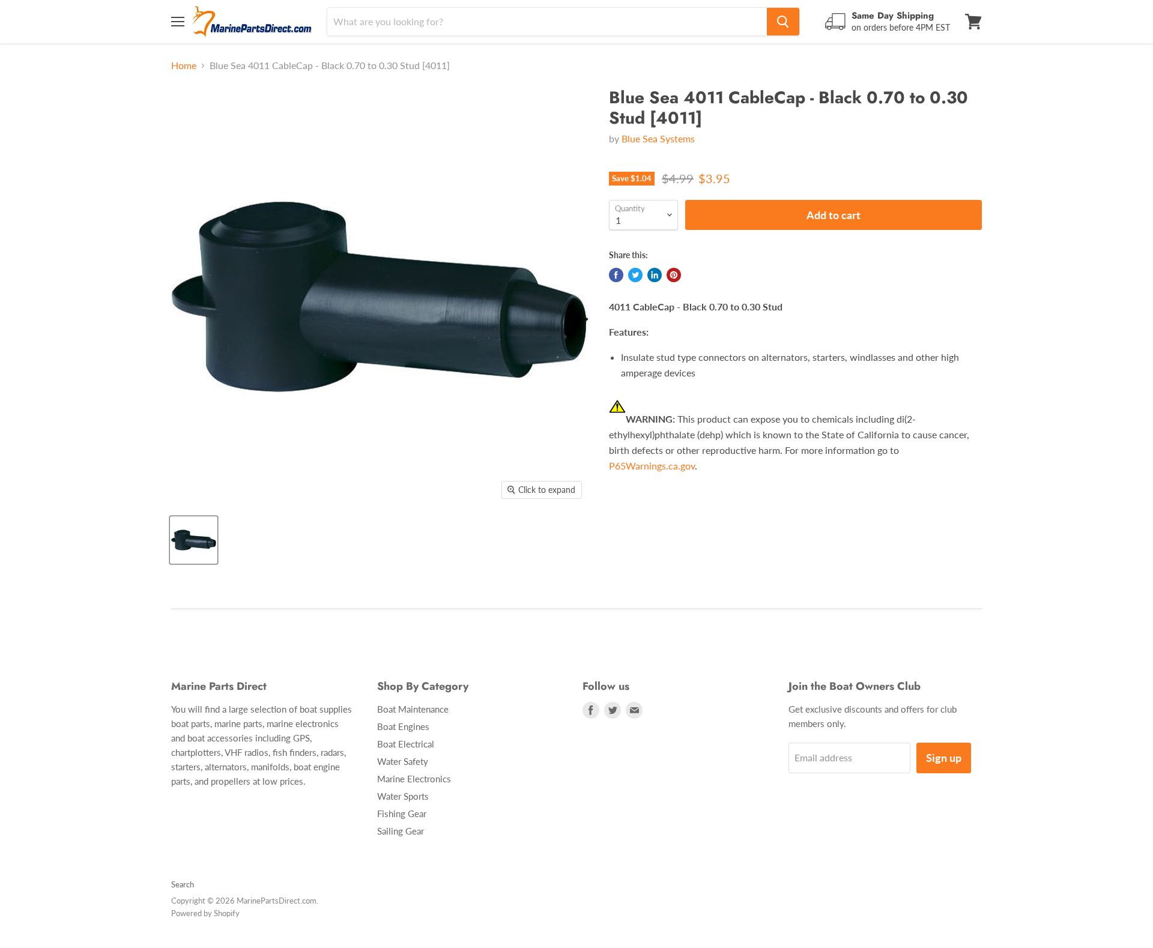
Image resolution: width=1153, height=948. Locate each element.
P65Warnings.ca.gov (652, 465)
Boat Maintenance (413, 709)
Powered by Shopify (205, 913)
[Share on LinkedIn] (654, 275)
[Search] (783, 21)
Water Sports (403, 796)
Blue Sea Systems (658, 138)
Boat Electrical (405, 743)
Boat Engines (403, 726)
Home (183, 65)
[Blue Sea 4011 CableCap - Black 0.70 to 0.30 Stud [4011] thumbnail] (193, 540)
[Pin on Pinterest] (674, 275)
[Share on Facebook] (616, 275)
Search (182, 884)
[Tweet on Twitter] (635, 275)
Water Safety (402, 761)
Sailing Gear (400, 831)
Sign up (943, 757)
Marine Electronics (414, 778)
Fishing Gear (401, 813)
